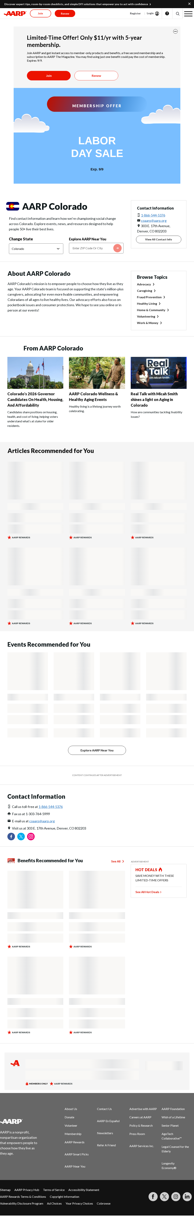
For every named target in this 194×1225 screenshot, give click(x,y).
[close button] (175, 31)
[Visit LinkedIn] (187, 1196)
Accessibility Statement (83, 1190)
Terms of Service (54, 1190)
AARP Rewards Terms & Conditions (23, 1196)
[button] (177, 14)
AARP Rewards (74, 1142)
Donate (69, 1117)
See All (115, 861)
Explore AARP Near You (87, 239)
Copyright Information (64, 1196)
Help (167, 13)
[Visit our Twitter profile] (21, 836)
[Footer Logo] (21, 1121)
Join (49, 75)
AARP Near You (75, 1166)
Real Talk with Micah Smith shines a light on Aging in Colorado (154, 399)
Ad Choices (54, 1203)
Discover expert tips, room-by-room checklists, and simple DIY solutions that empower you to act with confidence (76, 4)
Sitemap (5, 1190)
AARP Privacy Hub (26, 1190)
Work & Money (147, 323)
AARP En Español (108, 1121)
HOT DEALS (146, 869)
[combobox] (96, 248)
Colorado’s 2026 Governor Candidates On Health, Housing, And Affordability (35, 399)
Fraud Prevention (149, 297)
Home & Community (151, 310)
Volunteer (71, 1125)
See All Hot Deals (147, 892)
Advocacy (144, 284)
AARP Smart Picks (77, 1154)
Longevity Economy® (169, 1165)
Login (150, 13)
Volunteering (146, 316)
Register (135, 13)
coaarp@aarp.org (154, 220)
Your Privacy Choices (79, 1203)
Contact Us (104, 1109)
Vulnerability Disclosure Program (21, 1203)
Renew (96, 75)
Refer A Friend (106, 1145)
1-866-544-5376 (153, 215)
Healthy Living (147, 303)
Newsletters (105, 1133)
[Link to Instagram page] (31, 836)
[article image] (35, 387)
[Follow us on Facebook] (11, 836)
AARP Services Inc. (141, 1146)
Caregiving (144, 290)
